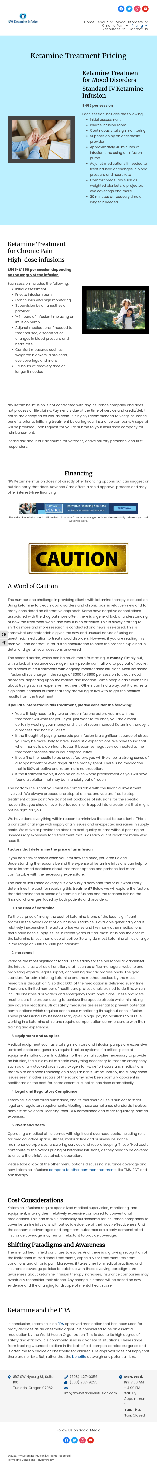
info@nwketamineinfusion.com (90, 1393)
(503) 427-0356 (83, 1376)
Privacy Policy (45, 1460)
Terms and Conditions (21, 1460)
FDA (61, 1323)
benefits (79, 1356)
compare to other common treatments (83, 1169)
